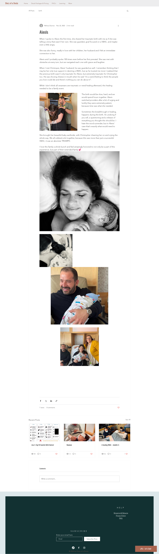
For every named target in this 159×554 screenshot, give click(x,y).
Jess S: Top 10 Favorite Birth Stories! (42, 445)
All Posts (31, 11)
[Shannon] (79, 432)
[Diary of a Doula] (78, 547)
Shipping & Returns (121, 513)
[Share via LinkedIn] (51, 401)
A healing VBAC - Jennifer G (110, 445)
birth (40, 11)
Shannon (69, 445)
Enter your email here (64, 535)
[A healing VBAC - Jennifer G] (114, 432)
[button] (128, 11)
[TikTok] (73, 547)
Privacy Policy (121, 516)
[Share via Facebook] (40, 401)
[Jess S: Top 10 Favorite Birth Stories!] (44, 432)
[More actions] (118, 25)
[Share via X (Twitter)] (46, 401)
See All (128, 420)
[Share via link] (56, 401)
